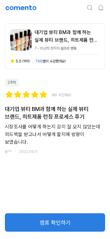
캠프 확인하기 (55, 222)
